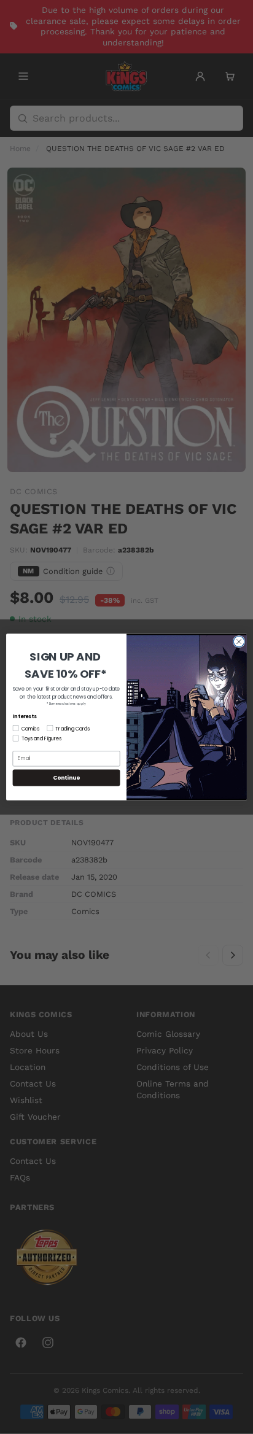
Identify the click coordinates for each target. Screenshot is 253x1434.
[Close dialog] (238, 641)
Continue (66, 777)
